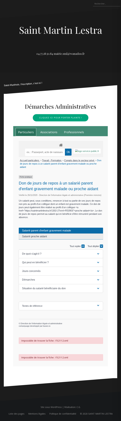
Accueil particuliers (30, 160)
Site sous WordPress (51, 407)
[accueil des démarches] (61, 145)
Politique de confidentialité (62, 413)
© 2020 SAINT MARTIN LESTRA (96, 413)
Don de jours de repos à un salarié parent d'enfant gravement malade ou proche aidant (60, 163)
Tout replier (75, 246)
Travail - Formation (52, 160)
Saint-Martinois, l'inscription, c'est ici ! (23, 84)
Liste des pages (16, 413)
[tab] (26, 132)
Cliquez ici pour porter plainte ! (60, 117)
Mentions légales (37, 413)
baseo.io (46, 326)
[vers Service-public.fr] (87, 151)
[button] (61, 254)
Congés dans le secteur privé (79, 160)
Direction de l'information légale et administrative (41, 323)
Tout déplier (94, 246)
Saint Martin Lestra (60, 29)
